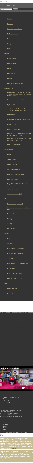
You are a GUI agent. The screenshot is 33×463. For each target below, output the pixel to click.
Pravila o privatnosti (5, 448)
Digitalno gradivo (11, 105)
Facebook (5, 424)
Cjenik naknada (7, 399)
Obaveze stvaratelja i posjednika (16, 100)
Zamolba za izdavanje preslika (11, 397)
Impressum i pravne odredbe (14, 278)
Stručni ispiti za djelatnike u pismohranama (18, 119)
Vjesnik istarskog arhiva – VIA (15, 204)
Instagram (6, 426)
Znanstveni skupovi (12, 179)
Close (1, 461)
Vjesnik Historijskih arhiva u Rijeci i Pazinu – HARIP (19, 208)
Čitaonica (9, 68)
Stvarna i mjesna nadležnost (14, 29)
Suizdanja (9, 219)
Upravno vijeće (11, 39)
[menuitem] (1, 435)
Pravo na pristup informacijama (15, 248)
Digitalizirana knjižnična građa (15, 83)
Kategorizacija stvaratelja (14, 144)
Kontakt (6, 283)
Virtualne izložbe (11, 159)
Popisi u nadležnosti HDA (13, 129)
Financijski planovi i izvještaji (15, 253)
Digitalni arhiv (11, 73)
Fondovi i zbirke (11, 58)
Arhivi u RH (10, 293)
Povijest (9, 19)
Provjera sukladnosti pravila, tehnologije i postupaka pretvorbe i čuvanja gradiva (21, 109)
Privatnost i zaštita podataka (15, 273)
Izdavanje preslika (12, 63)
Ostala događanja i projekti (14, 194)
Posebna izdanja (11, 214)
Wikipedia (5, 429)
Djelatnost (10, 24)
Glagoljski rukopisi (12, 164)
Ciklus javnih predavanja (13, 169)
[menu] (16, 434)
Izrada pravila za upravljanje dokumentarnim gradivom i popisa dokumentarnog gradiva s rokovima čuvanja (19, 94)
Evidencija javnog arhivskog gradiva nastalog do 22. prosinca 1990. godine (19, 139)
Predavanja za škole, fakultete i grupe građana (17, 184)
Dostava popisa (11, 114)
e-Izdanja (9, 224)
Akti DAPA (10, 243)
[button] (18, 298)
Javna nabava (10, 258)
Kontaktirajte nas (12, 288)
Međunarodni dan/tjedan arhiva (15, 174)
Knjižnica (9, 78)
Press (8, 49)
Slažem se (14, 448)
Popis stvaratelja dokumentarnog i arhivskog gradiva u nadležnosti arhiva (19, 134)
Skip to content (3, 1)
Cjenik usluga (6, 400)
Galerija (9, 44)
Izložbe (9, 154)
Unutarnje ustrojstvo (12, 34)
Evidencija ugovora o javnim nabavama (17, 263)
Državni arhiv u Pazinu (8, 5)
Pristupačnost (11, 268)
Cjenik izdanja (11, 229)
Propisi (9, 238)
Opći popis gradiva (12, 124)
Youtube (5, 428)
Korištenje (6, 53)
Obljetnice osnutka (12, 189)
